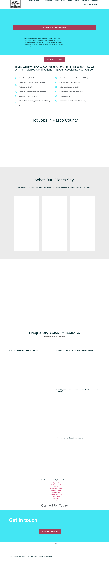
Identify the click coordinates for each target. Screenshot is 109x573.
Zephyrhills (56, 483)
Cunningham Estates (56, 488)
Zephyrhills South (56, 485)
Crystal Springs (56, 496)
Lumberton (56, 498)
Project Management (91, 4)
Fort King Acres (56, 486)
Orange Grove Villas (56, 494)
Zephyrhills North (56, 490)
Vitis (56, 500)
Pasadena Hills (56, 492)
